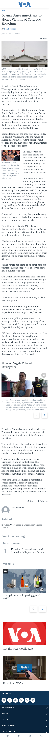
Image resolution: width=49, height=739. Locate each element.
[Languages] (30, 736)
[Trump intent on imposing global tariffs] (24, 581)
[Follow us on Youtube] (15, 700)
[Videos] (19, 736)
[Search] (41, 736)
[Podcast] (32, 700)
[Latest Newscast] (7, 736)
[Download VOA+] (24, 668)
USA (3, 11)
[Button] (43, 38)
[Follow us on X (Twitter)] (9, 700)
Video (7, 564)
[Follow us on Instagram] (21, 700)
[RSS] (27, 700)
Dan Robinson (10, 29)
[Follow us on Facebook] (4, 700)
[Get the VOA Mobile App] (24, 633)
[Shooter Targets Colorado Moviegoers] (24, 384)
